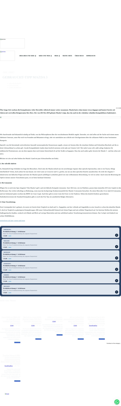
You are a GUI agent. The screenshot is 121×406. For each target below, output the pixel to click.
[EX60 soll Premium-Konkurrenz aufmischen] (52, 310)
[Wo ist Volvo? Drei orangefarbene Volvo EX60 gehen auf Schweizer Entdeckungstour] (73, 310)
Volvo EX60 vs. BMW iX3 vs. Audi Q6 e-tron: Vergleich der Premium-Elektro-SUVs (11, 320)
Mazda (5, 72)
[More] (79, 92)
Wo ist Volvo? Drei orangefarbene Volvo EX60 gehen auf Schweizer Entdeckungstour (74, 320)
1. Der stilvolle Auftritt (15, 83)
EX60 (11, 325)
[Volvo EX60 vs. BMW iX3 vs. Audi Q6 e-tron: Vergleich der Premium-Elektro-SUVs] (10, 310)
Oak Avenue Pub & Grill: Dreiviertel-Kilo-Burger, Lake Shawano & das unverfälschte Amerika (96, 320)
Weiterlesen (17, 342)
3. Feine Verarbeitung (15, 87)
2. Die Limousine (13, 85)
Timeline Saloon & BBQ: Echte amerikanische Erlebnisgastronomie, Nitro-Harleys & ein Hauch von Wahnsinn (10, 359)
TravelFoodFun (93, 325)
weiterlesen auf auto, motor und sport (12, 220)
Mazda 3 (11, 72)
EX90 (32, 325)
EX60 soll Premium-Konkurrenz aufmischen (54, 318)
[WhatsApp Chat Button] (116, 401)
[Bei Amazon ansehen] (116, 235)
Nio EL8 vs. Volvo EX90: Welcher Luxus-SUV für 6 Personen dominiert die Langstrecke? (31, 320)
